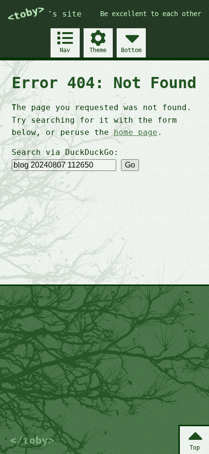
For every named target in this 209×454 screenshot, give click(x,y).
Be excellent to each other (150, 14)
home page (135, 132)
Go (130, 165)
